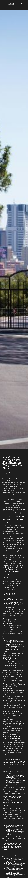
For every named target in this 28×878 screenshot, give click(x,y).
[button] (21, 4)
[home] (10, 4)
